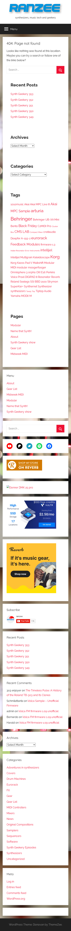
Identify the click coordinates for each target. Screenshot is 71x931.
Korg (55, 256)
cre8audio (49, 231)
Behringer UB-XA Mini (46, 219)
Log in (10, 881)
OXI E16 (41, 272)
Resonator (44, 277)
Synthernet (30, 286)
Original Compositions (20, 824)
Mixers (11, 813)
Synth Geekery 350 (22, 111)
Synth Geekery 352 (22, 99)
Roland (15, 281)
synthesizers (18, 291)
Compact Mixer (36, 232)
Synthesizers (14, 853)
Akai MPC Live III (40, 204)
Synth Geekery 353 (22, 94)
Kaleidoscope (41, 257)
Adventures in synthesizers (23, 767)
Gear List (16, 348)
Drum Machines (16, 778)
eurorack (39, 238)
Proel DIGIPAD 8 (27, 277)
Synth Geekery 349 (22, 116)
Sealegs (25, 281)
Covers (11, 773)
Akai (26, 204)
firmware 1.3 (48, 244)
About (14, 336)
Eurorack (12, 784)
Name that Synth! (21, 331)
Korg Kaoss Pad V (21, 262)
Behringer (21, 219)
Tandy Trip (30, 291)
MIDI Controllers (16, 807)
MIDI (13, 267)
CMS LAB (22, 232)
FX (8, 790)
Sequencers (14, 836)
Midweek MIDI (19, 353)
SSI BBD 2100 (38, 281)
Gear (9, 796)
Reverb (55, 277)
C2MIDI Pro (44, 226)
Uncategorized (16, 859)
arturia (37, 210)
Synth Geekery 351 (22, 105)
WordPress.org (16, 898)
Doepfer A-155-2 (21, 238)
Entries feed (14, 887)
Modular (16, 325)
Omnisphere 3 (19, 272)
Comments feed (16, 893)
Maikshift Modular (43, 262)
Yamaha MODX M (21, 295)
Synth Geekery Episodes (21, 847)
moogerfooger (37, 267)
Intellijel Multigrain (21, 257)
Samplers (12, 830)
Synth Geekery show (23, 342)
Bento (14, 226)
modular (22, 267)
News (10, 818)
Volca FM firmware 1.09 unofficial (38, 711)
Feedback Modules (25, 244)
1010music (17, 204)
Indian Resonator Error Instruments (25, 251)
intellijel (46, 250)
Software (12, 841)
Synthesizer (45, 286)
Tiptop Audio (43, 291)
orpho (32, 272)
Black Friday (27, 226)
